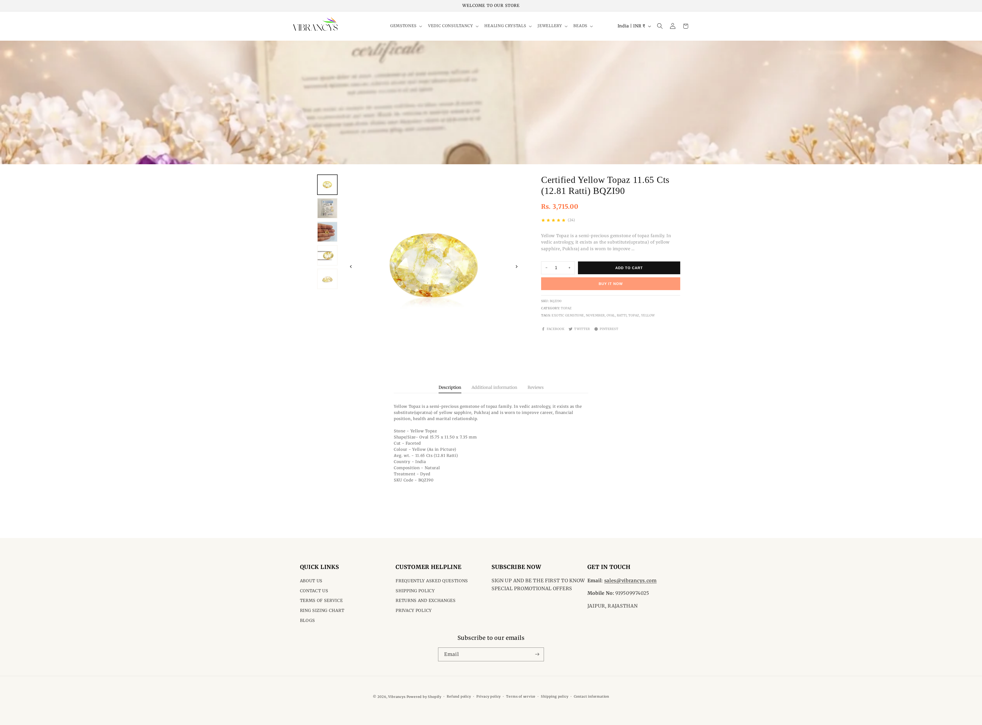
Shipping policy (554, 696)
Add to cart (629, 268)
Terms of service (520, 696)
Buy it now (611, 284)
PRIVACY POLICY (414, 610)
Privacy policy (488, 696)
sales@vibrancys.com (630, 581)
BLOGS (307, 620)
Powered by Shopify (424, 697)
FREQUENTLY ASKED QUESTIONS (432, 580)
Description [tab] (450, 387)
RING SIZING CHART (322, 610)
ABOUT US (311, 580)
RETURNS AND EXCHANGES (426, 600)
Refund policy (459, 696)
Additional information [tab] (494, 387)
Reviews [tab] (536, 387)
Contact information (591, 696)
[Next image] (516, 266)
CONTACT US (314, 590)
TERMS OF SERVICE (321, 600)
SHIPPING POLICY (415, 590)
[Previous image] (351, 266)
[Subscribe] (537, 654)
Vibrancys (396, 697)
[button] (406, 26)
